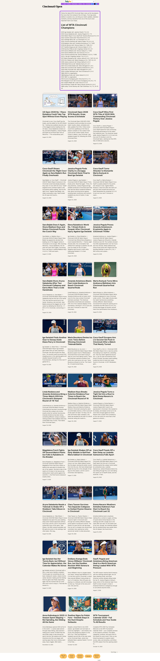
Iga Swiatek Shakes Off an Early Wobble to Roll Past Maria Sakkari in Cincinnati (80, 452)
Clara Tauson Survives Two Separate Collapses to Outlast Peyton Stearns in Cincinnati (79, 507)
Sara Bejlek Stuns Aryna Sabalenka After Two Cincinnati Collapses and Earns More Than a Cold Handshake (53, 285)
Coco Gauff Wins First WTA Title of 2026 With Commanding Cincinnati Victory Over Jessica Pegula (104, 116)
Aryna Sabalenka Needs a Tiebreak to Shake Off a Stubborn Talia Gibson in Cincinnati (54, 507)
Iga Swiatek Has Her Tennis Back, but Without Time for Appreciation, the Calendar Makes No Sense (54, 562)
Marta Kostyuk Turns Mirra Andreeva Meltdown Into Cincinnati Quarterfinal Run (105, 284)
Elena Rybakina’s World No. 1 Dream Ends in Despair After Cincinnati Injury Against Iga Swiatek (80, 228)
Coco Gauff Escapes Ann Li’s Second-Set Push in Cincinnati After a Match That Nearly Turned (104, 340)
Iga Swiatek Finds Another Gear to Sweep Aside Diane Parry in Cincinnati (54, 339)
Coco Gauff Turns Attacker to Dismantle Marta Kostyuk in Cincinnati (103, 171)
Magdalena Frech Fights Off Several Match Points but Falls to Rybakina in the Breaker (53, 453)
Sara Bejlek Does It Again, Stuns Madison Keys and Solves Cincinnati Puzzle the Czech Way (54, 228)
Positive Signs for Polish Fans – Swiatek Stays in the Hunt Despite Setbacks (79, 618)
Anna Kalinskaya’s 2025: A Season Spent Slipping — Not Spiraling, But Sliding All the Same (54, 618)
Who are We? (63, 656)
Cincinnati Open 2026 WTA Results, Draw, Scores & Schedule (78, 114)
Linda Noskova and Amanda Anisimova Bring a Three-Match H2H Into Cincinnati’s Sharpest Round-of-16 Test (54, 396)
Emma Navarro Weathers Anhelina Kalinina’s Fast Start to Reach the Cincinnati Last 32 (104, 507)
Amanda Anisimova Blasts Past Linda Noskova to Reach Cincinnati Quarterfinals (80, 284)
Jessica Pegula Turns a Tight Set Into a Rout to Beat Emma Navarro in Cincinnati (103, 395)
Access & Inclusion (80, 656)
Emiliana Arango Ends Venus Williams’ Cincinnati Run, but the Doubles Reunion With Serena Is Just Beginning (80, 563)
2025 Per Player (96, 656)
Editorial (88, 656)
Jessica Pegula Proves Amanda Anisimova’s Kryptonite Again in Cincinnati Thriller (103, 228)
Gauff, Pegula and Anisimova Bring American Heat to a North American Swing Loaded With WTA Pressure (105, 563)
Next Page (114, 652)
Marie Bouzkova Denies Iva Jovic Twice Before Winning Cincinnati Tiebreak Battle (80, 340)
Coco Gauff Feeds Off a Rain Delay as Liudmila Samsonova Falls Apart (103, 452)
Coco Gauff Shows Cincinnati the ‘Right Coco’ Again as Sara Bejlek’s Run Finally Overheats (54, 171)
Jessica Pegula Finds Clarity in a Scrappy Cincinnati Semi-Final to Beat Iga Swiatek (79, 171)
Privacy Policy (71, 656)
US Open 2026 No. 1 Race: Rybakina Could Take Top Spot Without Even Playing (54, 114)
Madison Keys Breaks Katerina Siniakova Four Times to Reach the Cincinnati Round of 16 (78, 395)
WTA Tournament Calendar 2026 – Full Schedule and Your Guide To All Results (104, 618)
